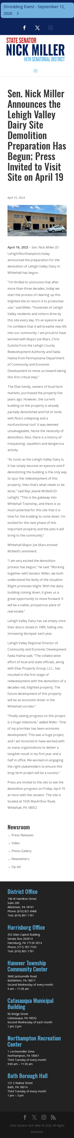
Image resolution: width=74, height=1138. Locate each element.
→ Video (13, 843)
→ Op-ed (14, 867)
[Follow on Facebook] (24, 27)
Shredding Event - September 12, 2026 (34, 10)
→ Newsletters (18, 859)
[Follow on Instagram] (50, 27)
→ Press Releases (20, 835)
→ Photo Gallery (19, 851)
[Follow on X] (37, 27)
